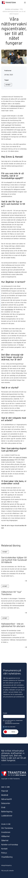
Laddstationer (6, 816)
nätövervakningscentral (17, 106)
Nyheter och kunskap (9, 845)
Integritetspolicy (6, 865)
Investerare (5, 832)
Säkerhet (4, 840)
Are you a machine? (10, 726)
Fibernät (4, 791)
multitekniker (9, 309)
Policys (4, 853)
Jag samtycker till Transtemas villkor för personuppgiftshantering (14, 722)
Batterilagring (6, 812)
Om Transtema (7, 828)
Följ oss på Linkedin (7, 870)
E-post (5, 713)
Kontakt (4, 849)
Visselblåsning (6, 857)
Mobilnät (4, 795)
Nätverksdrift (6, 799)
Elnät (3, 807)
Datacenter (5, 803)
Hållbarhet (5, 836)
